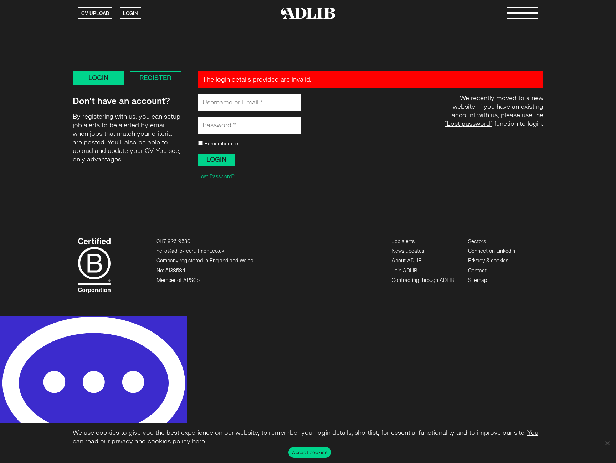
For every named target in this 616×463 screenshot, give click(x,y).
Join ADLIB (404, 270)
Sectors (477, 241)
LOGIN (130, 13)
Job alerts (403, 241)
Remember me (220, 143)
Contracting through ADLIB (423, 280)
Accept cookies (310, 452)
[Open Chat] (93, 389)
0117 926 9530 (173, 241)
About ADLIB (406, 260)
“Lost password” (468, 124)
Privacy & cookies (488, 260)
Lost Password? (216, 176)
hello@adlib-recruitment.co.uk (190, 251)
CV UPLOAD (95, 13)
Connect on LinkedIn (491, 251)
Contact (477, 270)
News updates (408, 251)
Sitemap (477, 280)
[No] (607, 443)
